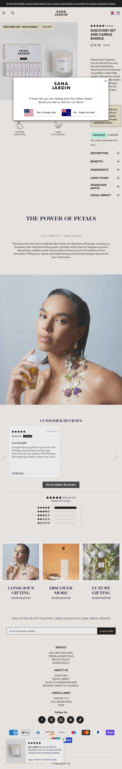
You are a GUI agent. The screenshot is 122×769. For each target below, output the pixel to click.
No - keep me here (84, 112)
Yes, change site (46, 112)
